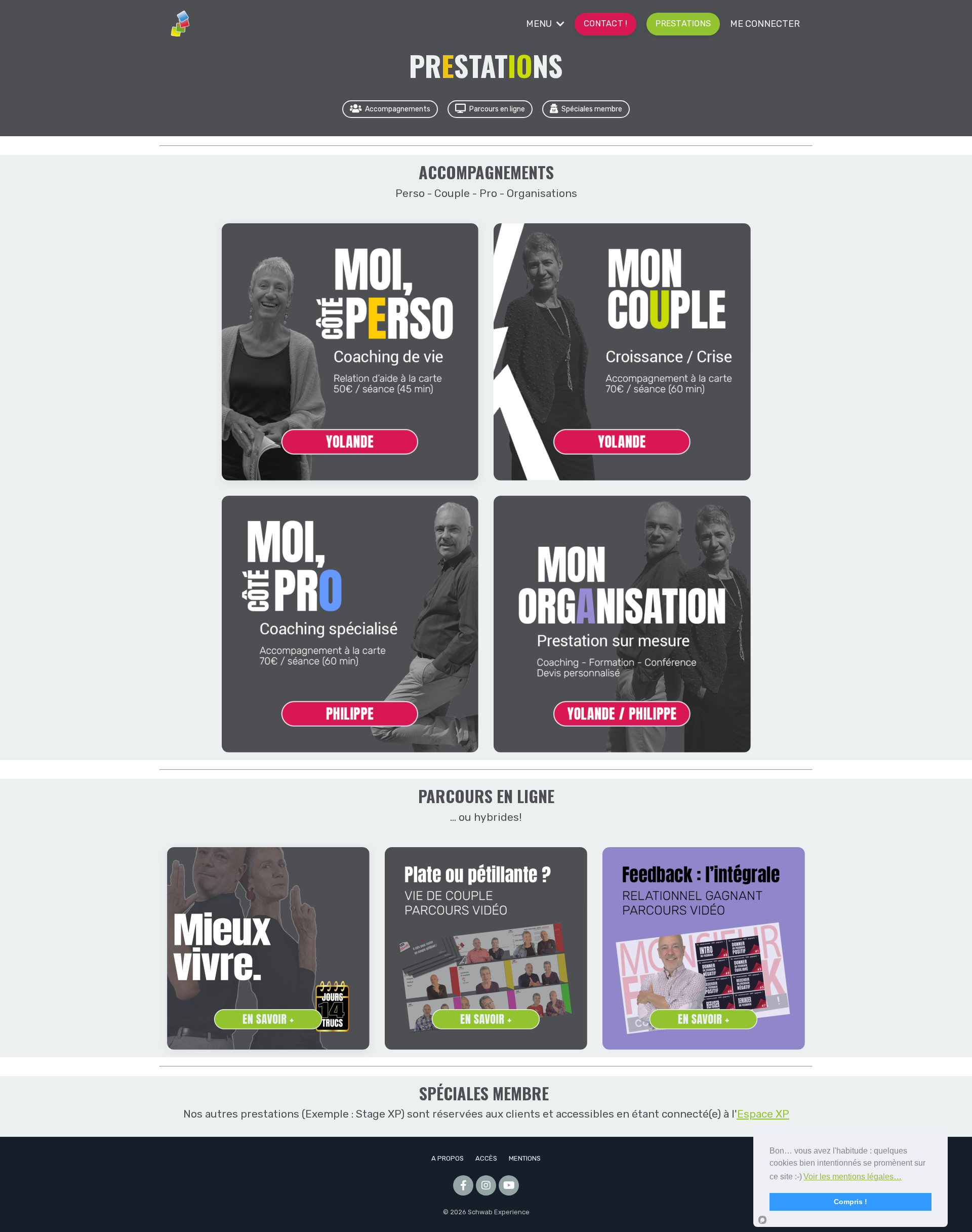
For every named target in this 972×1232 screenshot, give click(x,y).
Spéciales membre (591, 109)
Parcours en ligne (497, 109)
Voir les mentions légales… (852, 1176)
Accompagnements (397, 109)
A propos (447, 1158)
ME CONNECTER (765, 23)
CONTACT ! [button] (605, 23)
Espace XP (763, 1113)
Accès (486, 1158)
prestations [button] (683, 23)
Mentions (525, 1158)
